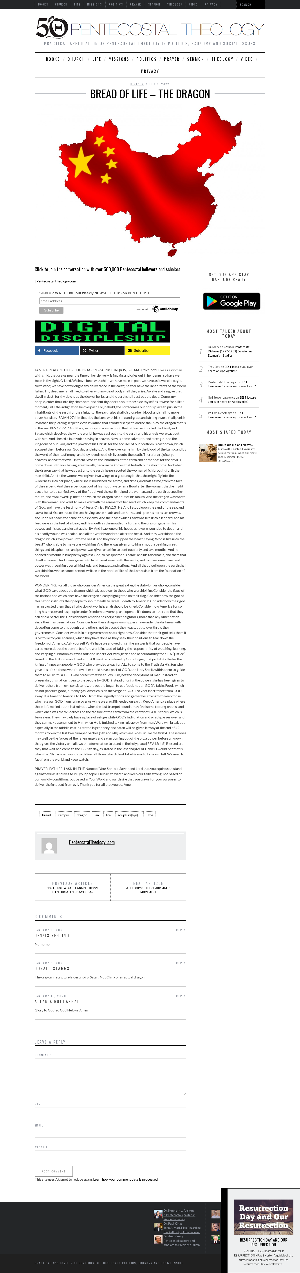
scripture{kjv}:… (129, 815)
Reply (181, 930)
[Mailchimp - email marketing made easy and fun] (158, 312)
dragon (82, 815)
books (53, 59)
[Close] (224, 1195)
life (96, 59)
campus (64, 815)
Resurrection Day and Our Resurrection (264, 1242)
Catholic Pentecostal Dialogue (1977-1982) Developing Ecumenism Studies (230, 351)
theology (222, 59)
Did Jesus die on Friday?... (235, 445)
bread (46, 815)
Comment (43, 1055)
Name (39, 1104)
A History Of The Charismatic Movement (148, 887)
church (76, 59)
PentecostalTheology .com (92, 841)
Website (41, 1146)
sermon (195, 59)
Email (39, 1125)
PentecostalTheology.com (56, 281)
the (150, 815)
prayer (172, 59)
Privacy (150, 71)
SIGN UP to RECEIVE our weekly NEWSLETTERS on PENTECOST (94, 293)
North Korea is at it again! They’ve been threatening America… (72, 887)
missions (119, 59)
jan (96, 815)
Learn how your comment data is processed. (125, 1179)
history (137, 84)
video (247, 59)
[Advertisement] (83, 1225)
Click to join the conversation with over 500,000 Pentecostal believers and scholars (107, 269)
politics (147, 59)
